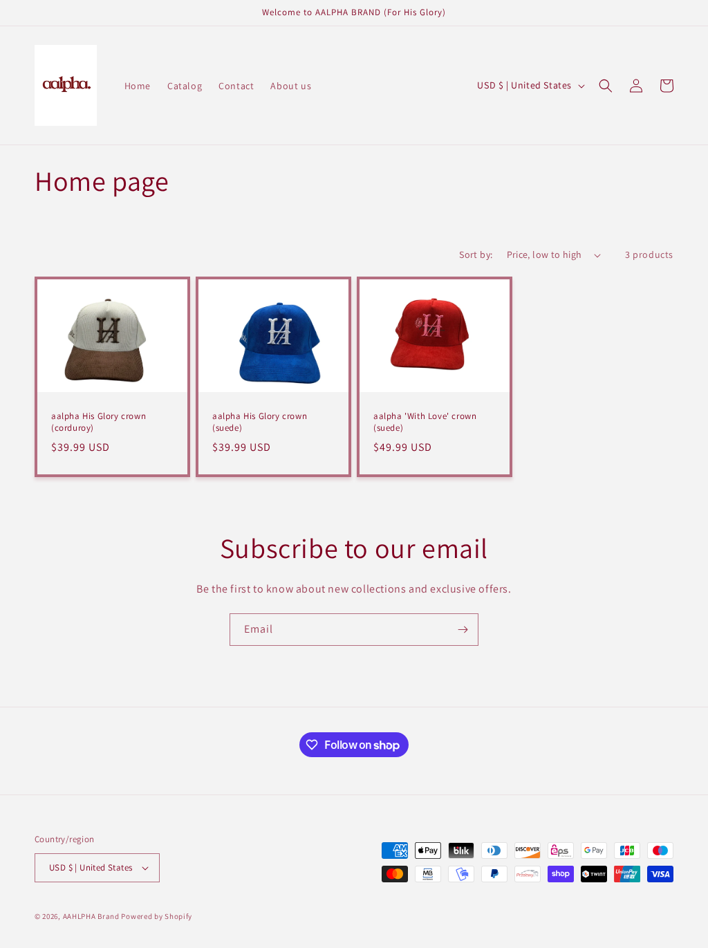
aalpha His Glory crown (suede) (259, 422)
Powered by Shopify (156, 916)
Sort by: (475, 254)
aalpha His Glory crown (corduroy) (98, 422)
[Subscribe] (462, 629)
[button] (605, 86)
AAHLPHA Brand (91, 916)
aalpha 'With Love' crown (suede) (424, 422)
